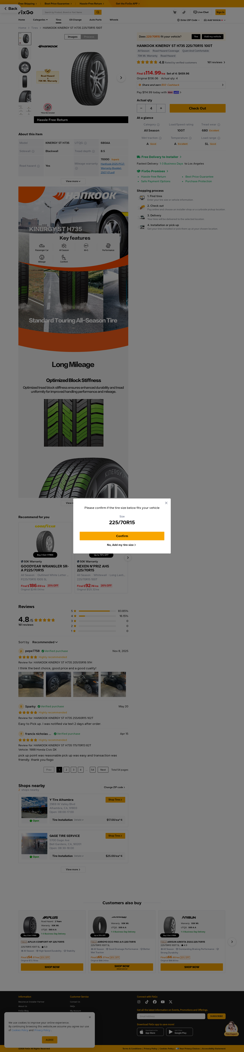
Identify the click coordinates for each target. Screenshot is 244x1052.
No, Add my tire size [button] (120, 545)
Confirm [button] (122, 536)
